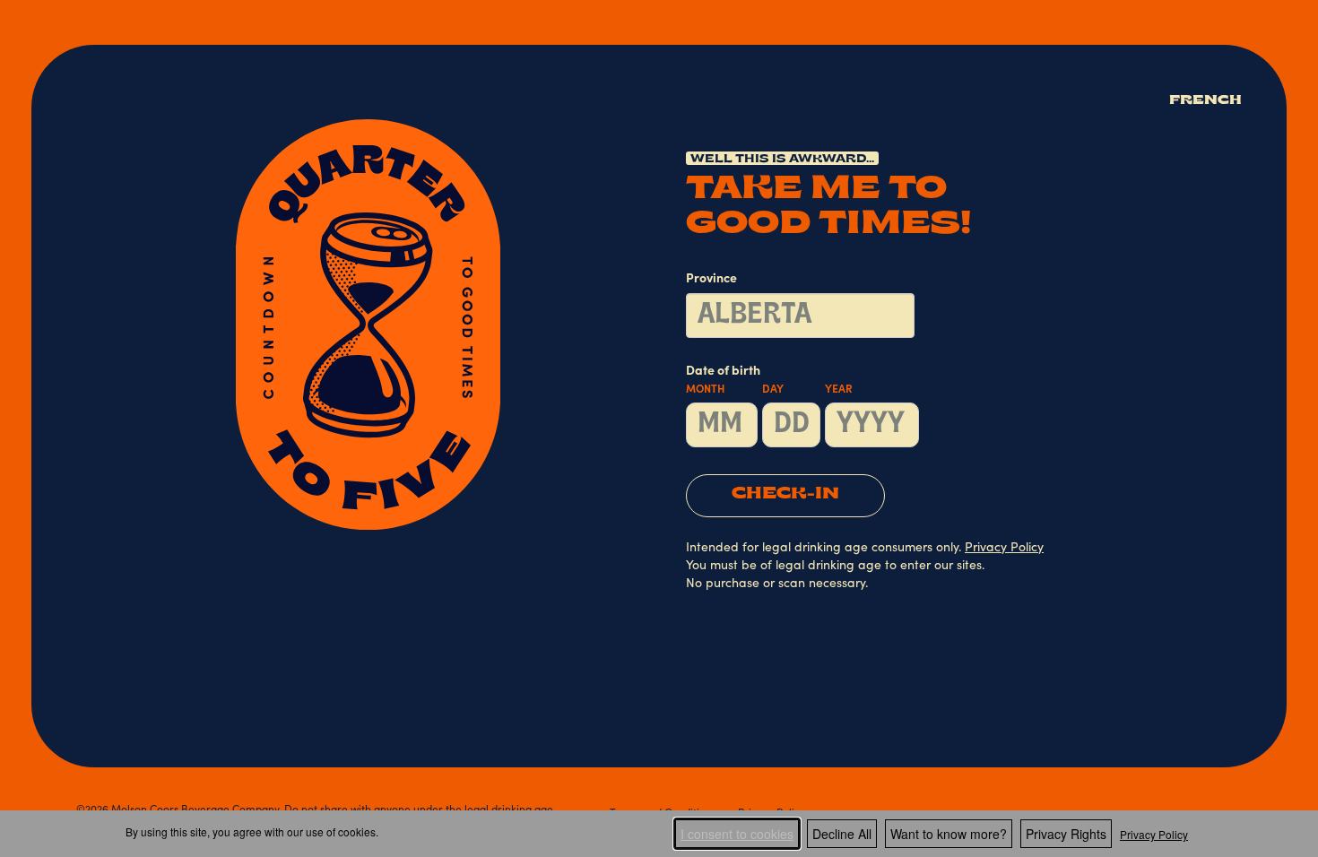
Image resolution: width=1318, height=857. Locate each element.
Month (705, 390)
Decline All (841, 834)
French (1205, 101)
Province (711, 279)
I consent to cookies (737, 834)
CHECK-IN (785, 495)
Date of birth (769, 380)
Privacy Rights (1066, 834)
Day (773, 390)
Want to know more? (948, 834)
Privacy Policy (1154, 834)
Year (839, 390)
